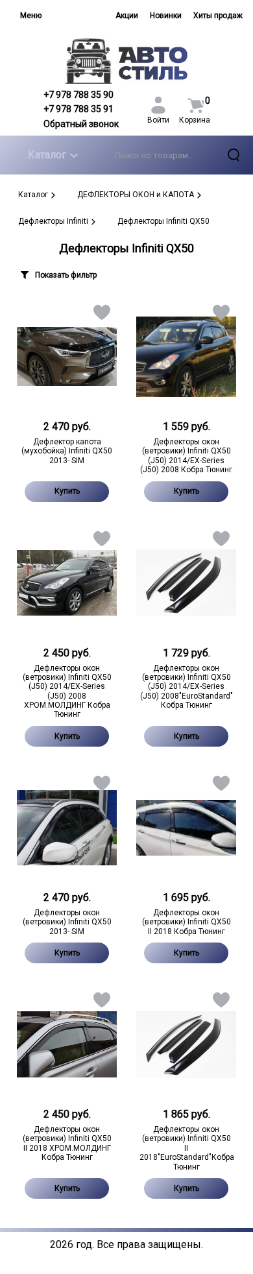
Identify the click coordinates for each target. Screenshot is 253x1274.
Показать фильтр (66, 275)
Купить (67, 491)
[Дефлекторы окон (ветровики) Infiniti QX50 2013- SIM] (66, 828)
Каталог (47, 155)
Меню (31, 15)
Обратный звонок (81, 124)
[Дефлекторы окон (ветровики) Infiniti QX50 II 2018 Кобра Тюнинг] (186, 828)
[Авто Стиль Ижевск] (127, 61)
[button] (101, 315)
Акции (126, 15)
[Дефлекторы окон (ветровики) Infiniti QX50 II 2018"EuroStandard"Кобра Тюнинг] (186, 1044)
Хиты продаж (218, 15)
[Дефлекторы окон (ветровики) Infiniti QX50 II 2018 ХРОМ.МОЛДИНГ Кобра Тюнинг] (66, 1044)
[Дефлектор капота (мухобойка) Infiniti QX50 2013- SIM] (66, 357)
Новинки (166, 15)
